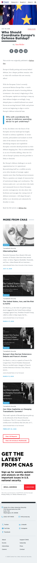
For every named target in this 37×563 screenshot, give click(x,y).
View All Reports (11, 436)
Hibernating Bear (10, 251)
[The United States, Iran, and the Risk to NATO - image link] (18, 285)
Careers (4, 549)
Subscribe (29, 487)
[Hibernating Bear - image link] (18, 234)
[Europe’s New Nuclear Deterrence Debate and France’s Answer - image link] (18, 337)
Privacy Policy (5, 494)
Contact (22, 549)
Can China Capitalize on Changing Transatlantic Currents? (17, 410)
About (4, 539)
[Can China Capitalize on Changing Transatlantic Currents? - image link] (18, 392)
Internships (5, 546)
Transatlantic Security (9, 248)
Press (21, 546)
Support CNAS (24, 539)
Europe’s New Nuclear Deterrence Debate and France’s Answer (17, 355)
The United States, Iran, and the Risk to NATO (18, 303)
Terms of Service (17, 494)
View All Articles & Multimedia (16, 440)
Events (4, 543)
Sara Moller (19, 44)
